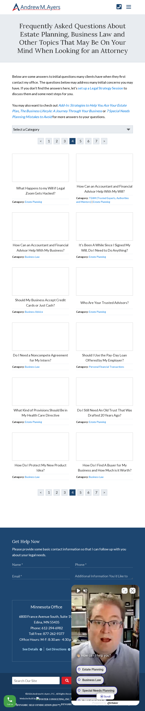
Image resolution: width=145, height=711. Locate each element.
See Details (30, 649)
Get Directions (56, 649)
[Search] (67, 680)
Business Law (32, 256)
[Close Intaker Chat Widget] (133, 591)
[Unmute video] (78, 591)
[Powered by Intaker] (113, 703)
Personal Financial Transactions (106, 366)
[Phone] (119, 7)
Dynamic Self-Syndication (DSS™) (82, 704)
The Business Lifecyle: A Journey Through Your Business (61, 111)
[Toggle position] (125, 591)
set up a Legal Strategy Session (100, 88)
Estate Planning (33, 201)
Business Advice (34, 311)
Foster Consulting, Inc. (86, 698)
